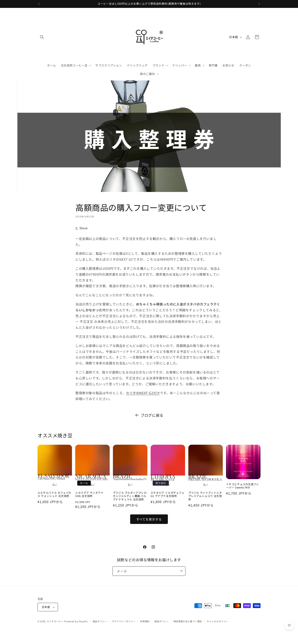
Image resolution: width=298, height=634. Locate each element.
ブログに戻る (152, 415)
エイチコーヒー (55, 621)
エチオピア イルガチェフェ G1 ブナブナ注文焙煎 (167, 494)
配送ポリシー (161, 621)
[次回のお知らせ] (259, 4)
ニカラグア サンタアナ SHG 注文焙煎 (89, 494)
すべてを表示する (149, 519)
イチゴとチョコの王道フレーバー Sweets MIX (242, 486)
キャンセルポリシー (217, 621)
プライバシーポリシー (123, 621)
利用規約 (145, 621)
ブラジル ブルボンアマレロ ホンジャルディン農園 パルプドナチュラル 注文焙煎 (130, 496)
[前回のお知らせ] (38, 4)
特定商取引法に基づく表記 (188, 621)
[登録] (180, 571)
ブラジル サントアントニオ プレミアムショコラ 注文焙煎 (205, 496)
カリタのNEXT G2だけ (143, 392)
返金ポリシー (100, 621)
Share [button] (83, 228)
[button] (42, 37)
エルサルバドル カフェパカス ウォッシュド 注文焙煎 (54, 494)
